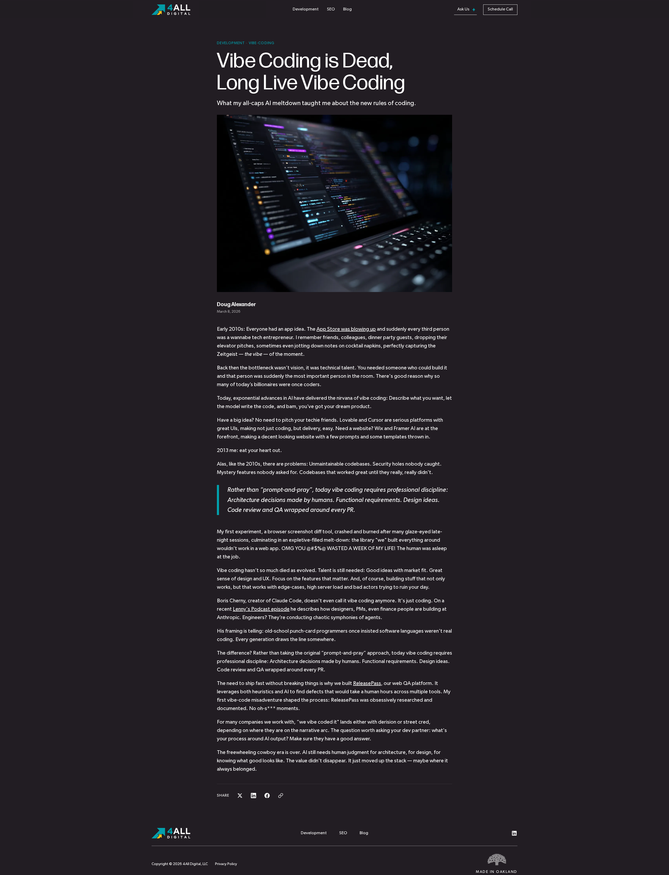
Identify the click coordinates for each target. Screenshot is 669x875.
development (231, 43)
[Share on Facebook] (267, 795)
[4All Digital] (171, 9)
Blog (347, 9)
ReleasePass (367, 683)
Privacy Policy (226, 864)
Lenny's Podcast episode (261, 609)
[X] (502, 833)
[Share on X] (240, 795)
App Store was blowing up (346, 329)
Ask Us (463, 9)
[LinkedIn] (514, 833)
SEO (331, 9)
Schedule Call (500, 9)
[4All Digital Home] (223, 833)
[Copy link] (280, 795)
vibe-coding (261, 43)
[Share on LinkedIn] (253, 795)
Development (306, 9)
